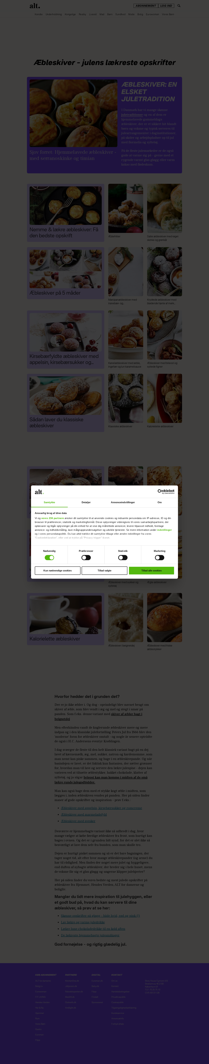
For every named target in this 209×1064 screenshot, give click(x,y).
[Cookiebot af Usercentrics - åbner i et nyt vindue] (160, 491)
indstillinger (164, 530)
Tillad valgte (104, 570)
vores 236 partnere (52, 518)
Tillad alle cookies (151, 570)
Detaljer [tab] (86, 502)
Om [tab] (160, 502)
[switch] (86, 557)
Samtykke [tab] (49, 502)
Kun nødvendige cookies (57, 570)
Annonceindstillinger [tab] (123, 502)
